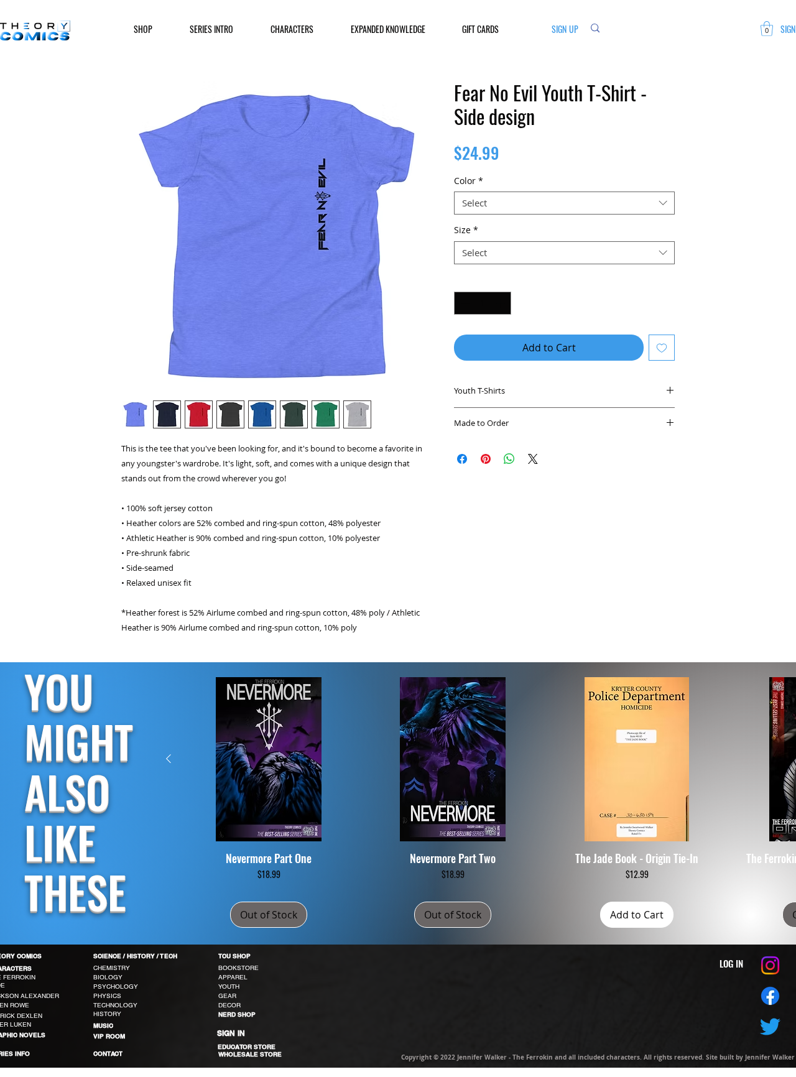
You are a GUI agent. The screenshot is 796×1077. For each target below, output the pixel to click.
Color (468, 181)
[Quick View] (269, 759)
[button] (152, 29)
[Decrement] (463, 303)
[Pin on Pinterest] (485, 458)
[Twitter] (770, 1026)
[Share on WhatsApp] (509, 458)
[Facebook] (770, 996)
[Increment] (501, 303)
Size (466, 230)
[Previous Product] (168, 758)
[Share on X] (532, 458)
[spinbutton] (482, 303)
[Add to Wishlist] (662, 348)
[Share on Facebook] (462, 458)
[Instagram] (770, 965)
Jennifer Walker (770, 1057)
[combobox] (564, 203)
